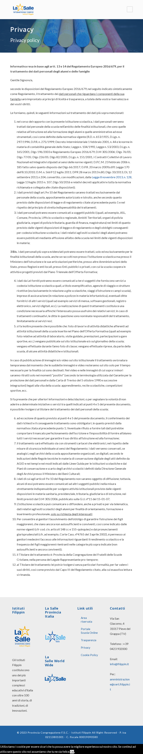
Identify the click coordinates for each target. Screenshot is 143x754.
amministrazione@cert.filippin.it (120, 684)
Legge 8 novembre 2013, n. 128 (111, 177)
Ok (72, 751)
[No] (74, 752)
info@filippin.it (119, 664)
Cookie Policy (89, 655)
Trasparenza (88, 640)
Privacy (85, 647)
